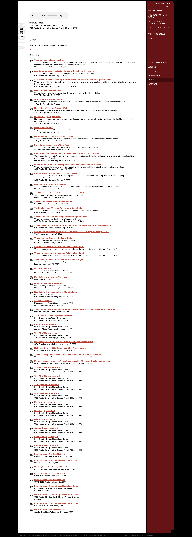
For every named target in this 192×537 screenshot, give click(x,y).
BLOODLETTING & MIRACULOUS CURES (64, 535)
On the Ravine (155, 11)
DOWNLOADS (136, 535)
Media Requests (36, 50)
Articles (152, 38)
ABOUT (115, 535)
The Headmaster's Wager (157, 16)
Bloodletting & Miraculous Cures (157, 22)
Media (151, 80)
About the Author (157, 63)
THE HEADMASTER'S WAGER (41, 535)
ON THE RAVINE (25, 535)
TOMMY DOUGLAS (98, 535)
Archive (152, 67)
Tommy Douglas (156, 34)
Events (152, 71)
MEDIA (144, 535)
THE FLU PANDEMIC (84, 535)
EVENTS (128, 535)
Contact (152, 84)
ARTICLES (108, 535)
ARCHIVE (121, 535)
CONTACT (150, 535)
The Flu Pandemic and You (159, 29)
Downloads (154, 75)
